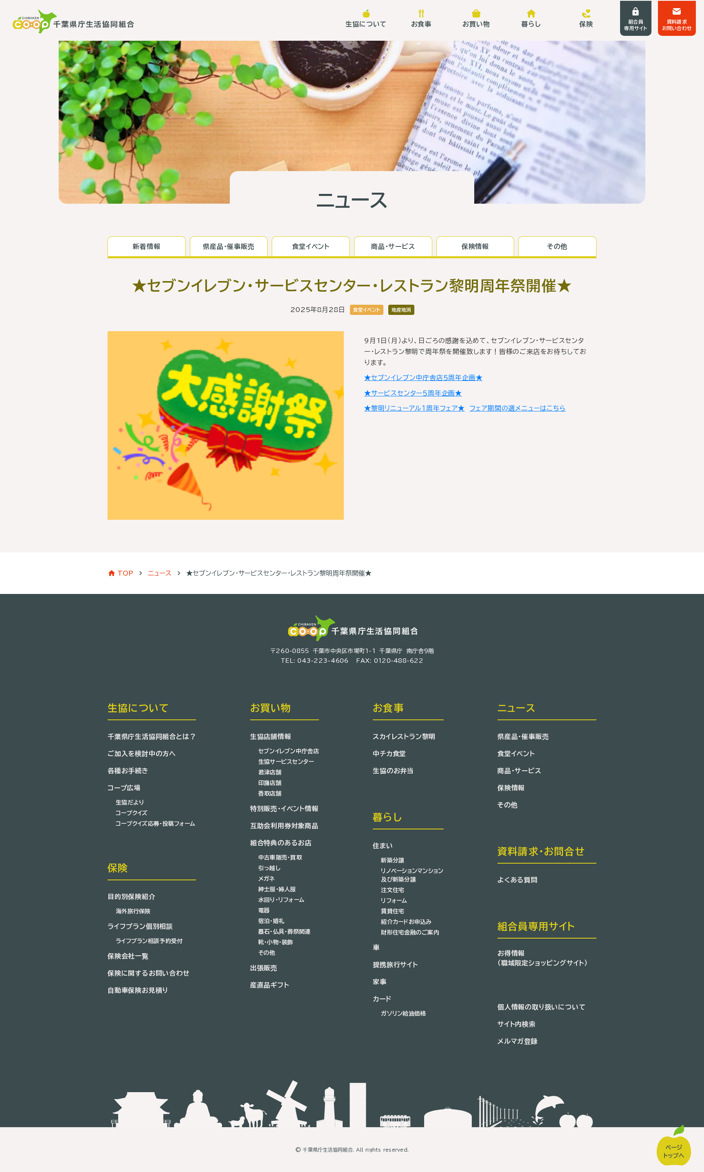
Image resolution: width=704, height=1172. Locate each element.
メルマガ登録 (517, 1041)
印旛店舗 (270, 783)
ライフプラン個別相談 (140, 926)
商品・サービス (519, 770)
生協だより (130, 802)
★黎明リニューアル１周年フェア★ (414, 408)
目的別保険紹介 (132, 896)
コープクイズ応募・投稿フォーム (155, 824)
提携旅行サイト (395, 964)
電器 (264, 910)
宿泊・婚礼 (271, 921)
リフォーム (394, 901)
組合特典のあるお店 (281, 843)
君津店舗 (270, 772)
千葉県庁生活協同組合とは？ (152, 736)
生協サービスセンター (286, 762)
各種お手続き (128, 770)
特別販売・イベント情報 (284, 808)
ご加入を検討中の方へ (142, 753)
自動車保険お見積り (138, 990)
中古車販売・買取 (280, 857)
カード (382, 999)
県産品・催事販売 (523, 736)
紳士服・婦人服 (277, 889)
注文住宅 (392, 890)
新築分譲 (392, 860)
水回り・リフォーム (281, 900)
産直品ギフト (269, 985)
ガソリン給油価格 (403, 1013)
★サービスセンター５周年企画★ (413, 393)
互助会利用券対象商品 (284, 825)
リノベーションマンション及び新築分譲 (412, 875)
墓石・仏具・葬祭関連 (284, 932)
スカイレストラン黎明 (404, 736)
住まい (383, 845)
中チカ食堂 (389, 753)
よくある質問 (517, 880)
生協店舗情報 (270, 736)
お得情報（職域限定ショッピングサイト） (542, 958)
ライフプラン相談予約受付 (149, 941)
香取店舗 (270, 793)
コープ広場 (124, 788)
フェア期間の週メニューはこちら (518, 408)
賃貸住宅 (392, 911)
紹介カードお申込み (406, 922)
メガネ (266, 879)
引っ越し (269, 868)
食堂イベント (516, 753)
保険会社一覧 (128, 956)
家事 (380, 981)
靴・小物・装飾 (275, 942)
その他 (266, 953)
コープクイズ (132, 813)
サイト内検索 (516, 1024)
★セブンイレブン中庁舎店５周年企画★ (423, 377)
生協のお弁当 (393, 770)
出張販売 (263, 968)
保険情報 (511, 788)
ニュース (160, 573)
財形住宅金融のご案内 (410, 932)
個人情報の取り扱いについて (541, 1007)
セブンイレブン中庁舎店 (288, 751)
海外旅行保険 (133, 911)
